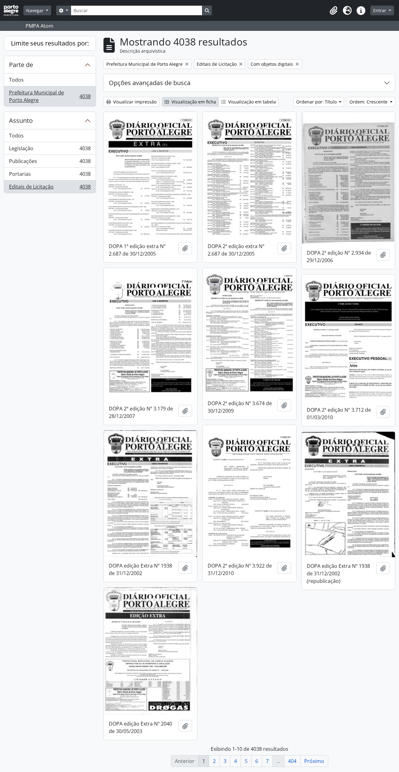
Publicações (50, 163)
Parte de (21, 64)
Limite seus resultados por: (50, 43)
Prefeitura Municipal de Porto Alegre (50, 96)
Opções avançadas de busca (149, 83)
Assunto (21, 120)
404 (292, 761)
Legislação (50, 150)
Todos (16, 79)
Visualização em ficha (193, 102)
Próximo (314, 761)
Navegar (35, 10)
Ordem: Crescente (369, 102)
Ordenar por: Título (317, 102)
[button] (333, 10)
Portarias (50, 175)
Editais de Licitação (50, 188)
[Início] (13, 10)
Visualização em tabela (251, 102)
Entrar (380, 10)
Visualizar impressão (134, 102)
